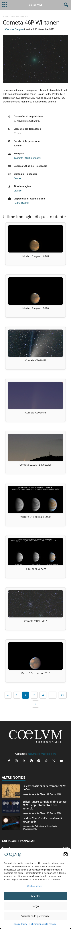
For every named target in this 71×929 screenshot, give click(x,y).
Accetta (35, 896)
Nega (35, 906)
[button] (65, 854)
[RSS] (24, 761)
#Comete (18, 158)
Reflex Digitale (21, 203)
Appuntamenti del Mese (34, 794)
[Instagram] (17, 761)
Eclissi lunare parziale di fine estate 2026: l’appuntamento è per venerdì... (44, 805)
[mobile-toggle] (5, 5)
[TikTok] (47, 761)
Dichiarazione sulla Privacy (42, 924)
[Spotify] (32, 761)
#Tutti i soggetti (33, 158)
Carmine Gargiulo (14, 29)
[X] (54, 761)
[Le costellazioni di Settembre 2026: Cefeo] (11, 791)
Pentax (17, 178)
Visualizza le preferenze (35, 916)
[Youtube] (61, 761)
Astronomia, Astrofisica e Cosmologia (40, 826)
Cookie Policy (20, 924)
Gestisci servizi (34, 886)
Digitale (17, 190)
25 (62, 695)
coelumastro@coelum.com (41, 753)
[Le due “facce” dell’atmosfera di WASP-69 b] (11, 823)
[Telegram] (39, 761)
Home (5, 16)
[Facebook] (9, 761)
